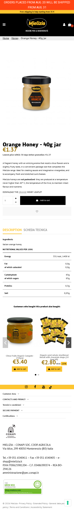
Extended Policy (40, 503)
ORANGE (22, 192)
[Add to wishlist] (37, 211)
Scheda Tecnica (35, 230)
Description (12, 230)
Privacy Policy (25, 503)
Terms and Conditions (19, 507)
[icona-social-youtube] (43, 387)
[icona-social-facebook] (35, 387)
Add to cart (45, 200)
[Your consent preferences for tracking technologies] (67, 502)
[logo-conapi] (11, 431)
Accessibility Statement (41, 507)
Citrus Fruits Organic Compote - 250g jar (20, 356)
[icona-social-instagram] (26, 387)
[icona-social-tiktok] (50, 387)
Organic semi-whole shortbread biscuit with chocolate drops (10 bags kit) (54, 357)
